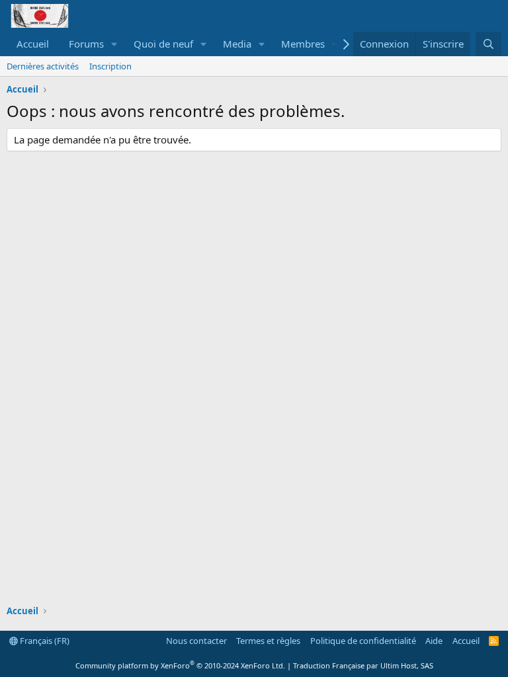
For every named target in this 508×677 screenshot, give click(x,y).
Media (237, 43)
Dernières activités (43, 66)
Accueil (33, 43)
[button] (114, 44)
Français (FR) (43, 641)
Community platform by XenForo (180, 665)
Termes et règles (268, 641)
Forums (86, 43)
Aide (434, 641)
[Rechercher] (488, 44)
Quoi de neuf (163, 43)
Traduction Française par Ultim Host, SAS (363, 665)
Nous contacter (196, 641)
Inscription (110, 66)
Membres (303, 43)
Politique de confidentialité (363, 641)
